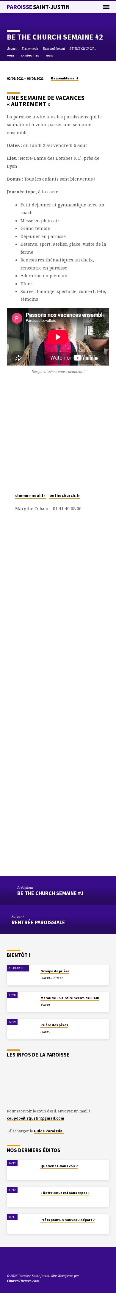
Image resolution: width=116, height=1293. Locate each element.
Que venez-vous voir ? (59, 1166)
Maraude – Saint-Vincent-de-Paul (69, 998)
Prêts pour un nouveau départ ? (67, 1219)
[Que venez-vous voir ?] (22, 1170)
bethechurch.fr (64, 495)
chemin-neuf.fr (30, 495)
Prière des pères (54, 1025)
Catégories (30, 55)
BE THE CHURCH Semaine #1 (50, 893)
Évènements (30, 48)
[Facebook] (23, 1261)
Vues (11, 55)
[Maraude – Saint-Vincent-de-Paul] (22, 1002)
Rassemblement (54, 48)
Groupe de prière (54, 971)
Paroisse (38, 7)
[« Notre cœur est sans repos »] (22, 1197)
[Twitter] (16, 1261)
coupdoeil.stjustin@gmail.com (35, 1118)
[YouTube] (9, 1261)
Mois (50, 55)
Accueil (12, 48)
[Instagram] (31, 1261)
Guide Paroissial (49, 1131)
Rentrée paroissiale (38, 922)
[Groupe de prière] (22, 975)
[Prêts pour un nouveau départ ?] (22, 1224)
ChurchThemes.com (23, 1280)
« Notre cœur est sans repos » (65, 1192)
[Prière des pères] (22, 1029)
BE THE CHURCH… (83, 48)
